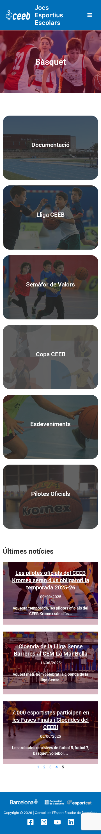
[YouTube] (57, 822)
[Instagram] (43, 822)
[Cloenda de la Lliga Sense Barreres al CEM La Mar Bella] (50, 660)
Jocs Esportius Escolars (49, 15)
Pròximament (50, 357)
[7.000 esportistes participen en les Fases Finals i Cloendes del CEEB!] (50, 730)
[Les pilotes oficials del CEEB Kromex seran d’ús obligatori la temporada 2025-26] (50, 590)
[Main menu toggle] (90, 15)
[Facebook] (30, 822)
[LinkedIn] (70, 822)
